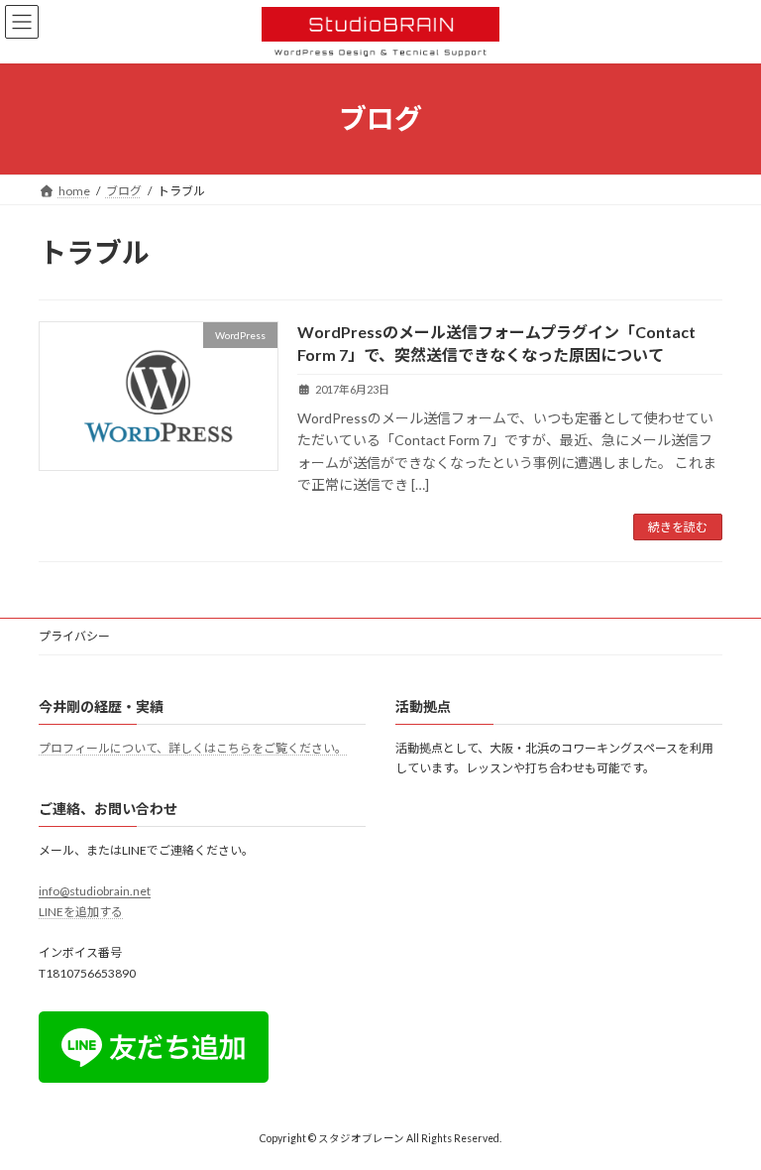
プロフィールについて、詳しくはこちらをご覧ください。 (193, 748)
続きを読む (677, 527)
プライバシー (74, 636)
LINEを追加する (81, 911)
